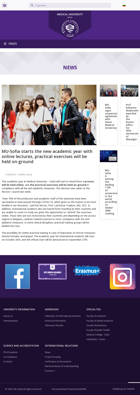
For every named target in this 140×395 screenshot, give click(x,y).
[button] (4, 5)
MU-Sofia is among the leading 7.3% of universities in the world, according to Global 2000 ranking (112, 192)
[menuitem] (124, 5)
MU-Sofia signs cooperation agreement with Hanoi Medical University (112, 116)
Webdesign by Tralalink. (124, 389)
